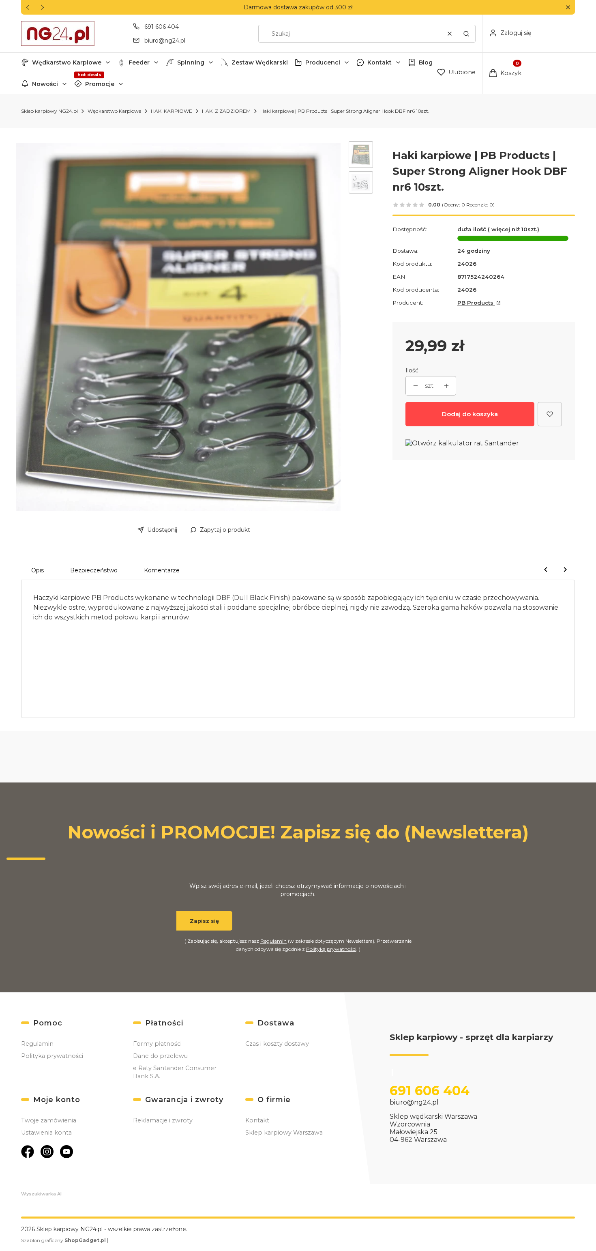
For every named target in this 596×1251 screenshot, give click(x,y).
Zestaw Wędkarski (260, 62)
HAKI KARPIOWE (171, 111)
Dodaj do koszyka (470, 414)
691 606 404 (161, 26)
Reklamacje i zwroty (163, 1120)
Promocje (99, 84)
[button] (568, 7)
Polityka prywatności (52, 1056)
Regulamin (273, 941)
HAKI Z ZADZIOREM (226, 111)
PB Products (476, 302)
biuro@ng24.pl (164, 40)
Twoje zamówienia (48, 1120)
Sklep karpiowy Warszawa (284, 1132)
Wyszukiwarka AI (41, 1194)
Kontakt (379, 62)
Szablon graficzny (63, 1240)
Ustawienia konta (46, 1132)
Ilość (411, 370)
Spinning (190, 62)
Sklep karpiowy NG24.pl (49, 111)
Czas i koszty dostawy (277, 1043)
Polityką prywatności (331, 949)
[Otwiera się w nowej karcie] (27, 1151)
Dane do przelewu (160, 1056)
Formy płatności (157, 1043)
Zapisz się (204, 921)
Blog (426, 62)
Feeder (139, 62)
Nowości (45, 84)
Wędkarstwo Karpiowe (66, 62)
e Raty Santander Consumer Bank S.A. (175, 1072)
